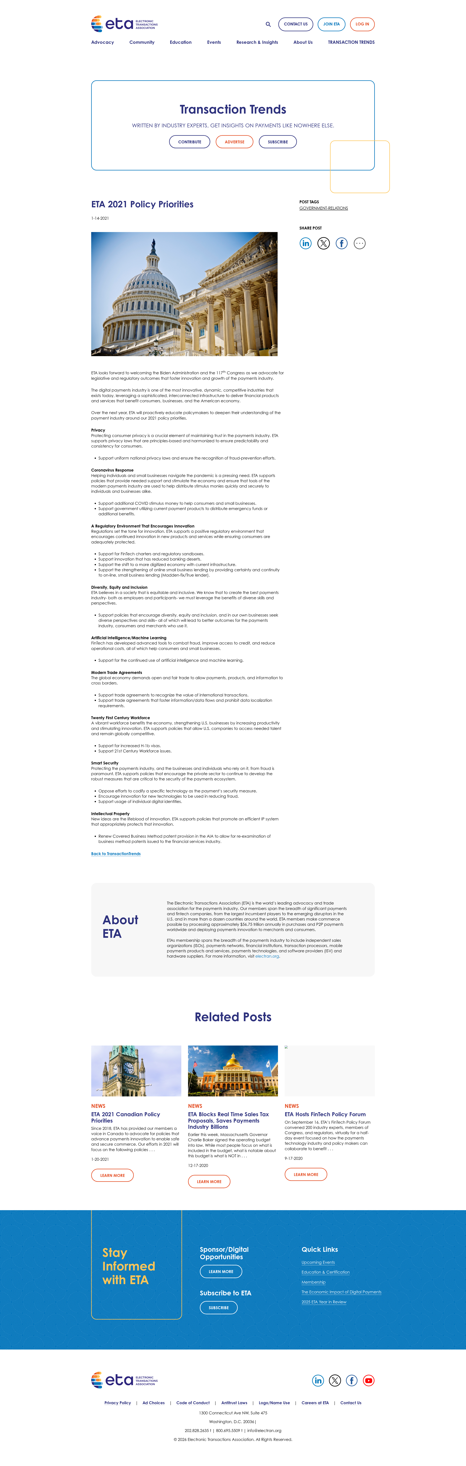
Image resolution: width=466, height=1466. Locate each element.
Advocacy (102, 42)
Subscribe (219, 1307)
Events (214, 42)
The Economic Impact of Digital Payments (342, 1292)
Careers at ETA (315, 1402)
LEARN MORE (221, 1271)
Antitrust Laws (234, 1402)
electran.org (267, 956)
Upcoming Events (318, 1262)
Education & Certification (326, 1272)
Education (181, 42)
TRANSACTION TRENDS (351, 42)
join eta (331, 23)
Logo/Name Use (274, 1402)
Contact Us (296, 23)
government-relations (323, 208)
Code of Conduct (193, 1402)
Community (142, 42)
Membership (314, 1282)
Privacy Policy (117, 1402)
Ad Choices (154, 1402)
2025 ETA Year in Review (324, 1302)
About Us (303, 42)
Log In (362, 23)
